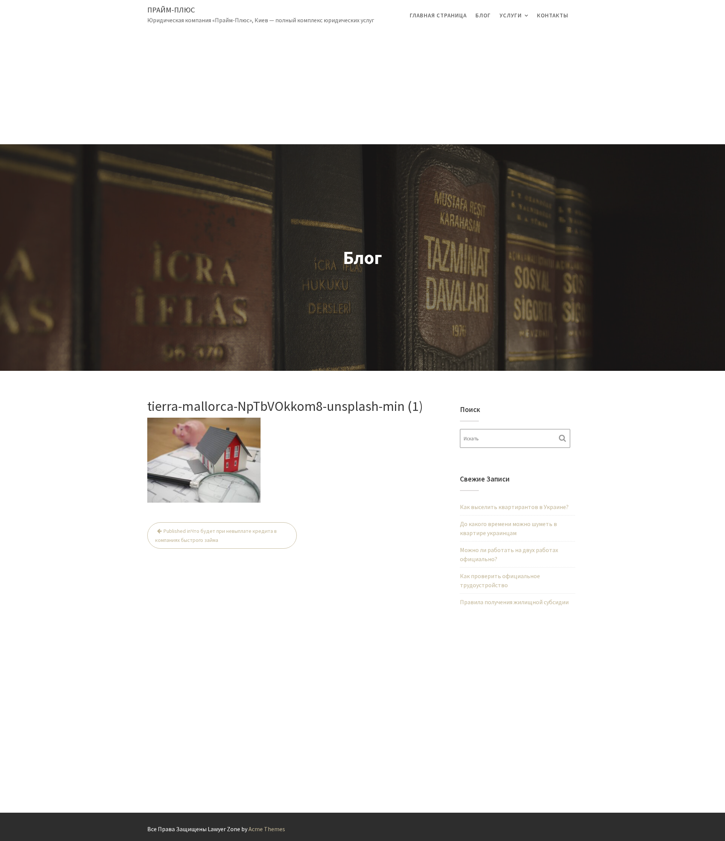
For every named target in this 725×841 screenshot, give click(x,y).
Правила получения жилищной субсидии (514, 602)
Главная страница (438, 15)
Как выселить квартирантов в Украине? (514, 507)
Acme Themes (266, 829)
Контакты (552, 15)
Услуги (511, 15)
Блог (483, 15)
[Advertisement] (362, 87)
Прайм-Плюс (171, 9)
